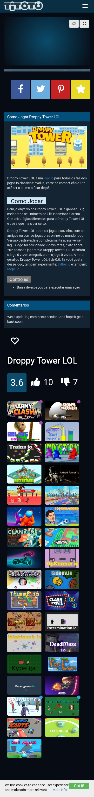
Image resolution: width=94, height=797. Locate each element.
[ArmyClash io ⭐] (24, 410)
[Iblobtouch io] (24, 643)
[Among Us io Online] (24, 516)
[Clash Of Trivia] (62, 600)
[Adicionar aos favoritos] (80, 89)
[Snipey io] (62, 579)
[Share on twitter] (40, 89)
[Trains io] (24, 453)
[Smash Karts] (24, 727)
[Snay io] (24, 579)
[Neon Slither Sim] (24, 558)
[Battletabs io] (24, 474)
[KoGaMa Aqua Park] (62, 495)
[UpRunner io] (62, 558)
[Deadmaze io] (62, 643)
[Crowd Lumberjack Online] (62, 537)
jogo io (49, 178)
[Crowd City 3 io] (24, 706)
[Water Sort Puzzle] (62, 432)
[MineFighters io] (62, 706)
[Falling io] (62, 727)
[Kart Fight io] (24, 748)
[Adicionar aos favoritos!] (14, 342)
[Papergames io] (24, 685)
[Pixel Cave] (62, 664)
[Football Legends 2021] (62, 516)
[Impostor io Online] (62, 453)
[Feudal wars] (24, 622)
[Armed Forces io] (62, 474)
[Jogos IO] (23, 6)
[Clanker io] (24, 537)
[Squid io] (24, 495)
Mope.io (13, 269)
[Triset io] (24, 600)
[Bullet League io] (62, 685)
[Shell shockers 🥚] (62, 410)
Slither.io (64, 264)
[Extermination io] (62, 622)
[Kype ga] (24, 664)
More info (60, 790)
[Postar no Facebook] (20, 89)
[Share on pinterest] (60, 89)
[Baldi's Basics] (24, 432)
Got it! (79, 786)
